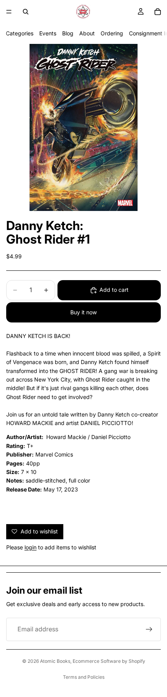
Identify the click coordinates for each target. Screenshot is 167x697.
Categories (19, 33)
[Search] (25, 11)
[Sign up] (149, 629)
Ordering (112, 33)
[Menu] (9, 12)
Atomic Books (55, 661)
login (30, 547)
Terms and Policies (83, 677)
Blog (67, 33)
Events (47, 33)
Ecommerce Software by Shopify (109, 661)
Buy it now (83, 312)
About (87, 33)
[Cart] (157, 11)
